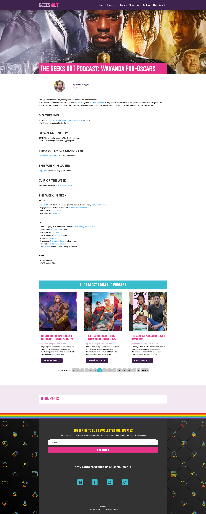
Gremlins (47, 247)
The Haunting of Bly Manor (84, 227)
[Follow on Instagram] (110, 482)
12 (110, 370)
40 (129, 370)
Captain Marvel (45, 205)
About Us (111, 5)
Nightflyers (54, 238)
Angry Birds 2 (57, 210)
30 (124, 370)
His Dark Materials (59, 244)
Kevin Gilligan (49, 343)
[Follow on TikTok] (125, 482)
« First (75, 370)
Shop (131, 5)
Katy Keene (43, 170)
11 (105, 370)
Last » (145, 370)
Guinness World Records (78, 207)
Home (101, 5)
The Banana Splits (57, 241)
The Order (55, 232)
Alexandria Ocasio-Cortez (49, 156)
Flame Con (158, 5)
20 (119, 370)
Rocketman (56, 213)
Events (123, 5)
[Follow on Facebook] (95, 482)
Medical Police (56, 229)
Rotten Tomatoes (99, 205)
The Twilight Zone (65, 185)
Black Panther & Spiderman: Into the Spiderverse (63, 120)
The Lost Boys (59, 235)
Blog (138, 5)
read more (50, 360)
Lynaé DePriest (98, 102)
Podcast (147, 5)
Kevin (80, 102)
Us (68, 123)
